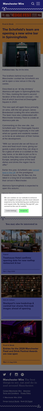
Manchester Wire (13, 3)
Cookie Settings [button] (11, 211)
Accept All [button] (23, 211)
